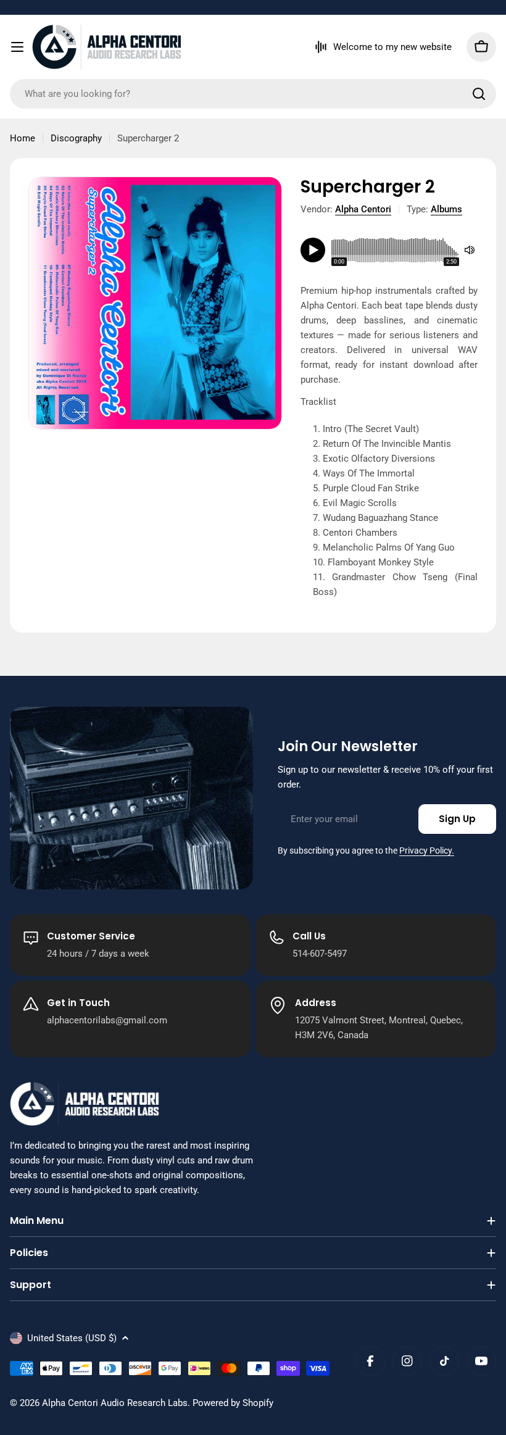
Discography (76, 138)
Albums (446, 209)
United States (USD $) (72, 1338)
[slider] (395, 250)
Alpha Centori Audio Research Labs (115, 1402)
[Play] (313, 250)
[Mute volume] (470, 250)
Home (22, 138)
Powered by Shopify (233, 1402)
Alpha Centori (363, 209)
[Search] (478, 93)
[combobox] (253, 94)
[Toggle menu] (17, 47)
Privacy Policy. (426, 850)
